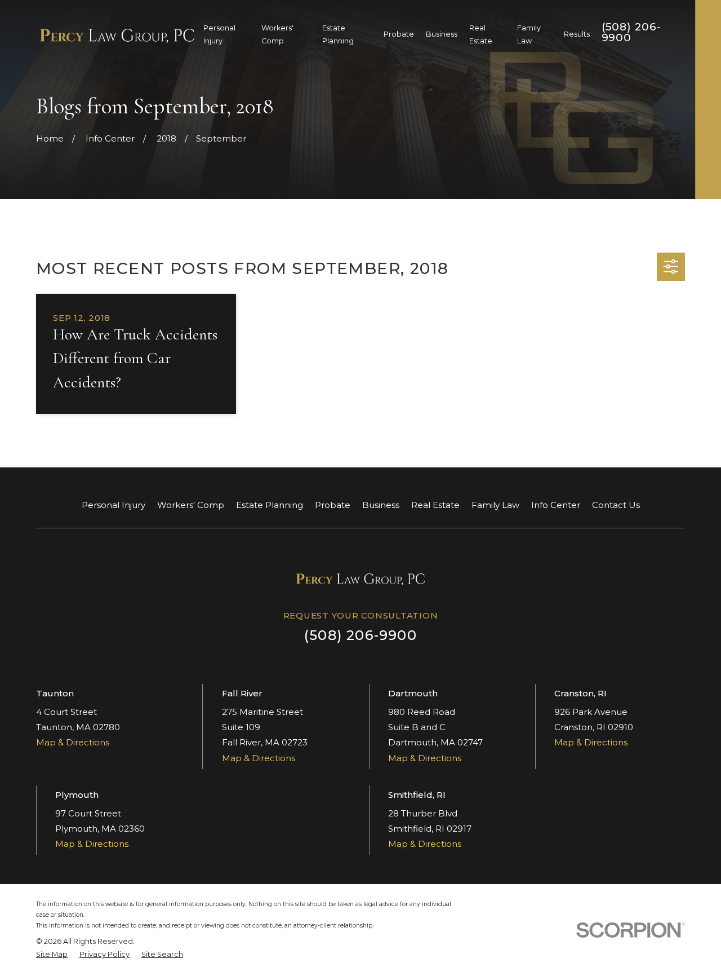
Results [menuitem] (577, 34)
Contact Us (616, 505)
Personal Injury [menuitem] (219, 34)
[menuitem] (52, 954)
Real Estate (435, 505)
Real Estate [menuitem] (480, 34)
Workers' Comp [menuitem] (277, 34)
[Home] (117, 34)
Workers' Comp (190, 505)
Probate (332, 505)
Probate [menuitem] (399, 34)
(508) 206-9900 (631, 32)
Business (380, 505)
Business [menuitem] (441, 34)
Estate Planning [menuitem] (338, 34)
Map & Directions (72, 742)
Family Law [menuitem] (529, 34)
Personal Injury (113, 505)
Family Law (495, 505)
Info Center (555, 505)
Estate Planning (269, 505)
